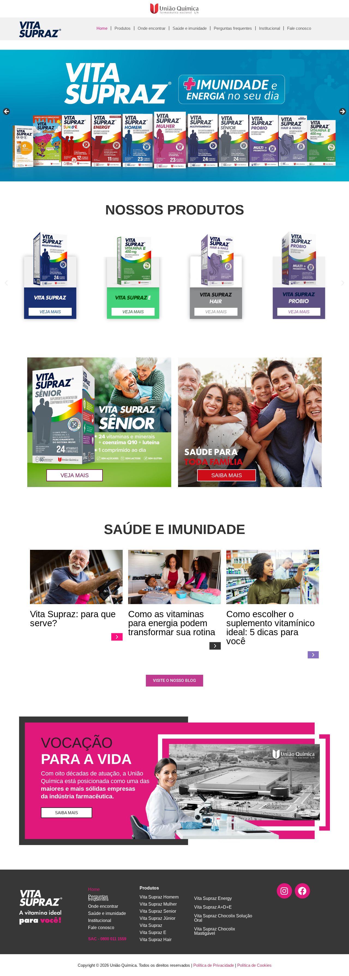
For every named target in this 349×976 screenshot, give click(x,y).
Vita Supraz (151, 925)
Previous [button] (7, 112)
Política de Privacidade (213, 965)
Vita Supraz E (153, 932)
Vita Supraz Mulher (158, 904)
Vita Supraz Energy (213, 898)
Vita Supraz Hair (156, 939)
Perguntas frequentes (233, 28)
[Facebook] (302, 891)
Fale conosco (299, 28)
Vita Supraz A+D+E (213, 907)
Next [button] (342, 112)
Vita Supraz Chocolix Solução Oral (223, 918)
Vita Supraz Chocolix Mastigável (214, 931)
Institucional (269, 28)
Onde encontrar (152, 28)
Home (102, 28)
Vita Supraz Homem (159, 897)
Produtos (123, 28)
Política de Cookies (254, 965)
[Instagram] (284, 891)
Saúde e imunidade (190, 28)
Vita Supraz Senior (158, 911)
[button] (6, 283)
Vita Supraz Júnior (157, 918)
